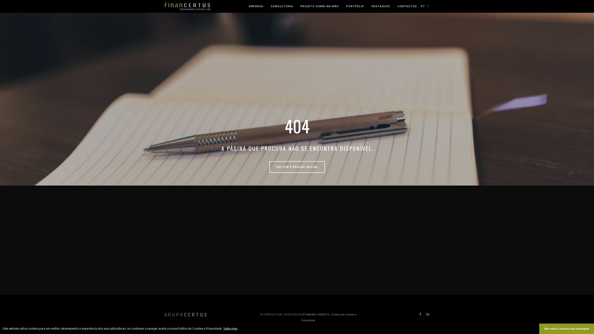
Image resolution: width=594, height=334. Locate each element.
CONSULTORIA (282, 6)
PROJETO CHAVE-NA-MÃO (319, 6)
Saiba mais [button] (230, 329)
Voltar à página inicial (297, 167)
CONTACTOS (407, 6)
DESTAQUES (380, 6)
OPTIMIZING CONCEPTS (316, 314)
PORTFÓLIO (355, 6)
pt (423, 6)
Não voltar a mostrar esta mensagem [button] (566, 328)
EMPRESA (256, 6)
